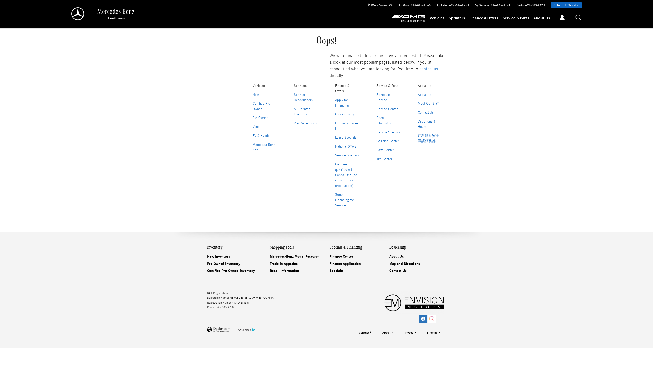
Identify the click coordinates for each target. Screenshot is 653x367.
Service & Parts (516, 18)
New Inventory (218, 256)
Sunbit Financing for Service (344, 200)
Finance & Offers (483, 18)
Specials (336, 271)
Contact (364, 332)
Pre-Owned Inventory (223, 263)
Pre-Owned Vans (306, 123)
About (386, 332)
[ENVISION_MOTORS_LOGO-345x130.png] (414, 302)
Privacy (408, 332)
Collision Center (387, 141)
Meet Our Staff (428, 104)
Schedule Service (566, 5)
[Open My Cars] (561, 18)
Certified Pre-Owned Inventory (231, 271)
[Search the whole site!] (578, 17)
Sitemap (432, 332)
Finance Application (345, 263)
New (256, 95)
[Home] (78, 13)
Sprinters (457, 18)
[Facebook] (423, 319)
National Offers (345, 147)
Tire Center (384, 159)
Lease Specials (345, 138)
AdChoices (244, 330)
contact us (428, 69)
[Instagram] (432, 319)
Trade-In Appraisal (284, 263)
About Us (541, 18)
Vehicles (437, 18)
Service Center (387, 109)
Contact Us (426, 113)
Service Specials (347, 155)
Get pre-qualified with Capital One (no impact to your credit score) (346, 175)
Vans (256, 127)
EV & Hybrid (261, 136)
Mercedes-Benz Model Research (295, 256)
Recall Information (284, 271)
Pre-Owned (260, 118)
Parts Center (385, 150)
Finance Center (341, 256)
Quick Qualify (344, 114)
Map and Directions (404, 263)
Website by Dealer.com (218, 330)
